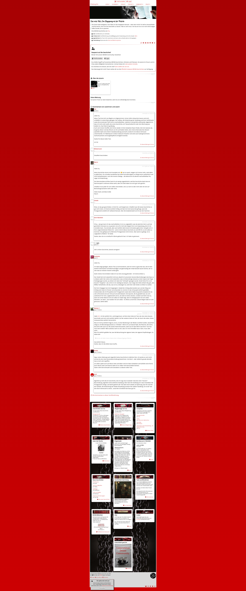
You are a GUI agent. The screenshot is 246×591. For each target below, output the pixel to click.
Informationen (149, 497)
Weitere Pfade (150, 430)
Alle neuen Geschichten (104, 499)
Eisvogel (138, 519)
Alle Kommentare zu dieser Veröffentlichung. (105, 395)
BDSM (100, 575)
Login (129, 1)
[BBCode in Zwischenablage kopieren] (154, 43)
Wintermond (98, 149)
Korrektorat (99, 577)
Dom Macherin (98, 217)
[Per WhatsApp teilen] (152, 43)
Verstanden (102, 588)
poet (95, 374)
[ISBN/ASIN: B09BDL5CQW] (101, 525)
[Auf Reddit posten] (148, 43)
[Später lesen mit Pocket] (150, 43)
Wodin (96, 350)
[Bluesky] (146, 586)
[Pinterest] (152, 586)
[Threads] (155, 586)
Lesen (130, 470)
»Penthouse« (96, 482)
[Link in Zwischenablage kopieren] (141, 43)
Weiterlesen (107, 461)
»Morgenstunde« (140, 415)
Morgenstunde (96, 414)
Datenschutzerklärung (107, 585)
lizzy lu (96, 162)
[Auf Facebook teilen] (143, 43)
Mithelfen (129, 568)
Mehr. (136, 36)
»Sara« (138, 418)
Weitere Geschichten (105, 425)
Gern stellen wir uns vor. (122, 66)
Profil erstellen (120, 1)
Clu (109, 31)
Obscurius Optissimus (144, 420)
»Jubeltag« (95, 489)
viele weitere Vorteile (131, 64)
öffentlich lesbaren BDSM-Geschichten (132, 69)
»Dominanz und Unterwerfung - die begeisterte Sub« (144, 426)
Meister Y (97, 308)
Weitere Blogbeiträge (127, 425)
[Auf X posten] (145, 43)
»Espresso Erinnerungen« (99, 496)
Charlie (96, 200)
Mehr (93, 88)
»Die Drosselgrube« (97, 485)
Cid (95, 109)
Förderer (106, 577)
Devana (140, 423)
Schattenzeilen (94, 4)
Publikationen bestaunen (104, 532)
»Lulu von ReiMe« (97, 492)
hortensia (97, 256)
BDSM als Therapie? (119, 414)
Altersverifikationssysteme (114, 40)
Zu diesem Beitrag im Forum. (147, 144)
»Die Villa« (138, 422)
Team (93, 577)
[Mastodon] (150, 586)
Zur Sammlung (128, 505)
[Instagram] (148, 586)
